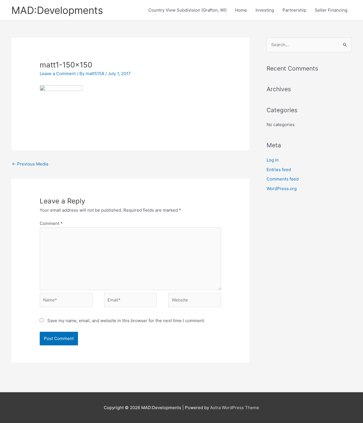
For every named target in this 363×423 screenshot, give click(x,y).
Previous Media (30, 164)
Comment (51, 223)
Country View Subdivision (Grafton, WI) (187, 10)
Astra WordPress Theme (234, 407)
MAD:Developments (57, 10)
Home (241, 10)
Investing (265, 10)
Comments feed (283, 179)
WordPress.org (282, 188)
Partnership (294, 10)
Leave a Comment (58, 73)
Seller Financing (331, 10)
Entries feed (279, 169)
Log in (273, 160)
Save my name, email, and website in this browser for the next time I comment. (126, 320)
